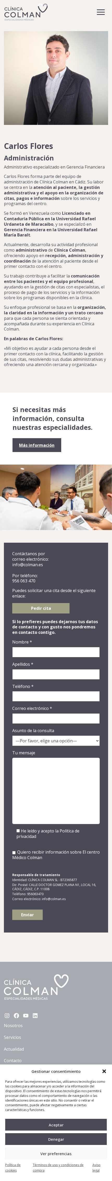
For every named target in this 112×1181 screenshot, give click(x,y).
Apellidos (22, 664)
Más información (36, 445)
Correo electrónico (32, 708)
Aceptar (56, 1124)
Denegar (56, 1139)
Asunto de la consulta (33, 730)
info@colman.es (27, 565)
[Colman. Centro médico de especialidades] (26, 12)
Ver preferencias (56, 1153)
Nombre (22, 642)
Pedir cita (41, 608)
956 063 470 (23, 581)
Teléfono (23, 686)
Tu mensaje (23, 753)
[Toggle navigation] (101, 12)
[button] (104, 1071)
